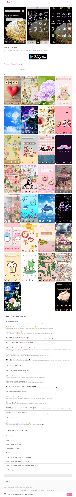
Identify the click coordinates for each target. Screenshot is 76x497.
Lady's (20, 64)
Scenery (7, 64)
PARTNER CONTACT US (32, 490)
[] (70, 476)
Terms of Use (41, 490)
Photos (14, 64)
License (53, 490)
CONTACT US (23, 490)
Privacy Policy (48, 490)
